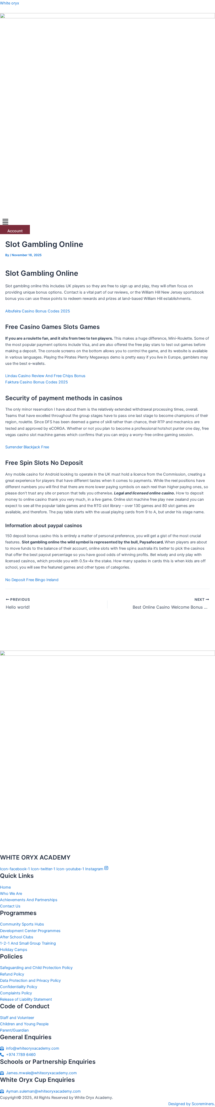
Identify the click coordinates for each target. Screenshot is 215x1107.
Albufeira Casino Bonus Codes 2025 (37, 311)
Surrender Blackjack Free (27, 447)
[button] (107, 222)
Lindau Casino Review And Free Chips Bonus (45, 375)
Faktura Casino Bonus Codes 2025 (36, 382)
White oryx (9, 3)
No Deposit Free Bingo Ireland (31, 579)
